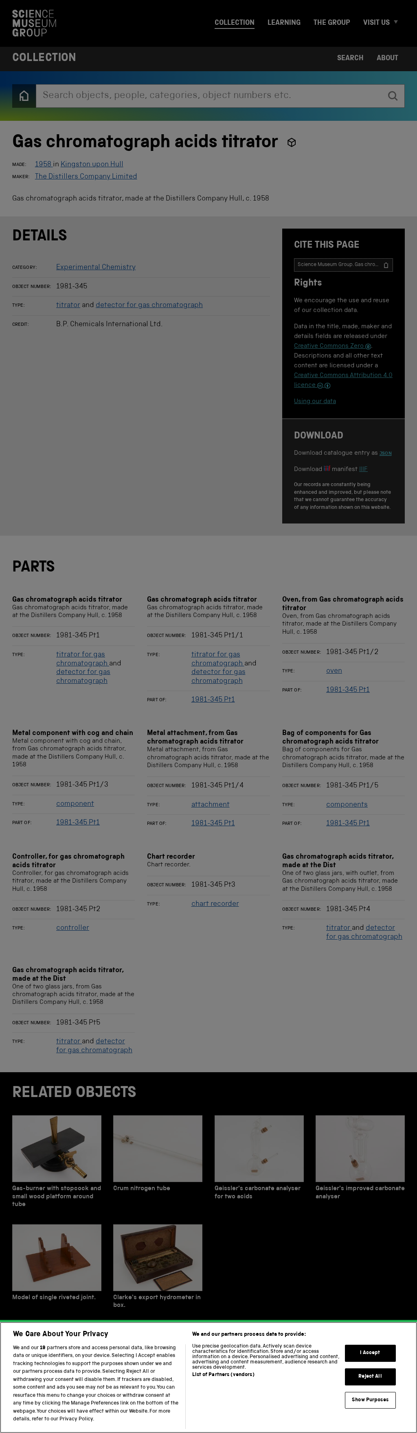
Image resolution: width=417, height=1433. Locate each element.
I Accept (370, 1353)
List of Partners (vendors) (223, 1375)
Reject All (370, 1376)
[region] (208, 1377)
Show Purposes (370, 1400)
